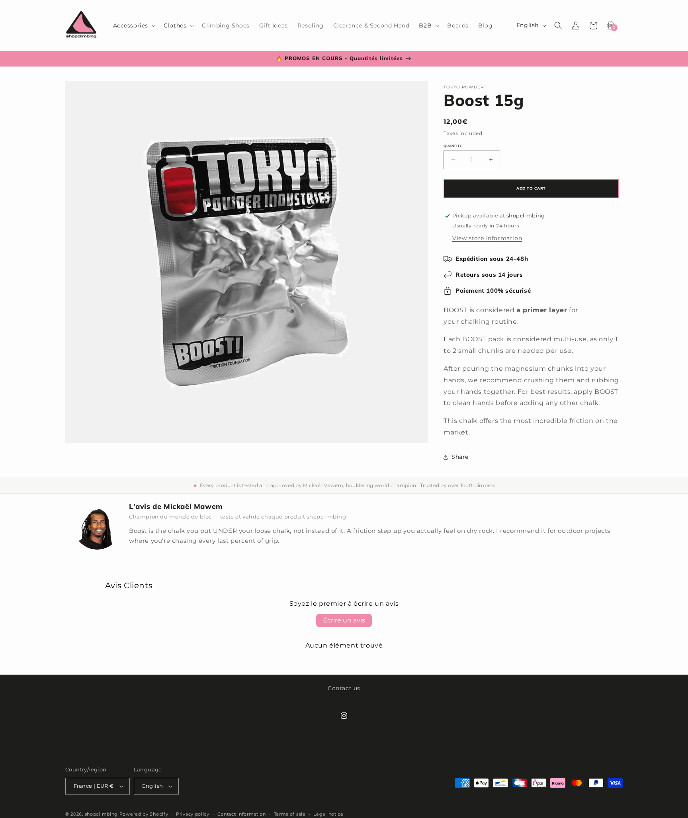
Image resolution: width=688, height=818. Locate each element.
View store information (487, 238)
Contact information (241, 813)
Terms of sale (290, 813)
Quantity (453, 146)
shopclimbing (101, 814)
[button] (133, 25)
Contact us (344, 688)
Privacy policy (192, 813)
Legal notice (328, 813)
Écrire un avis (344, 620)
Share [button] (460, 456)
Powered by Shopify (143, 814)
